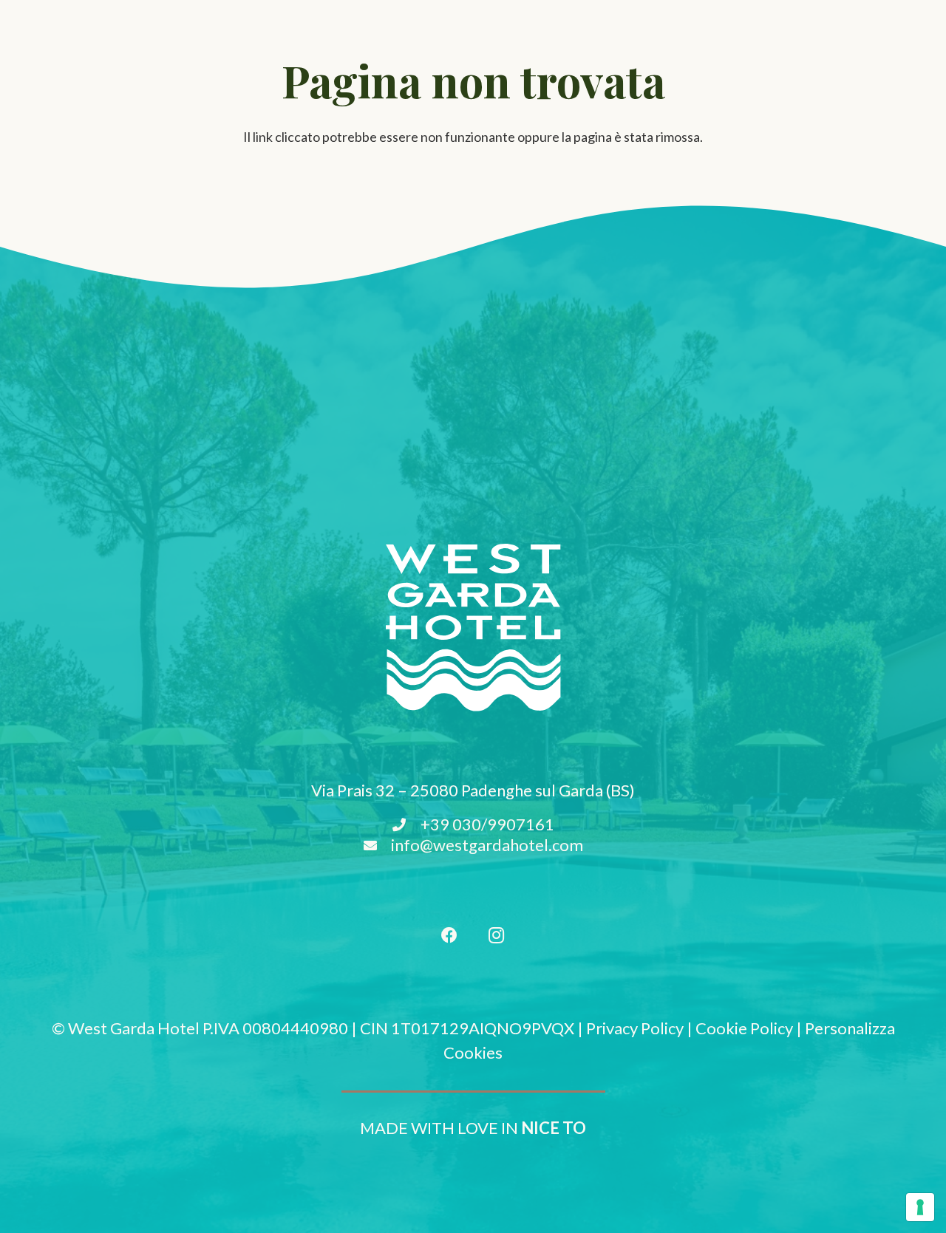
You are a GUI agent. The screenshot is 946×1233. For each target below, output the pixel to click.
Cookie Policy (744, 1028)
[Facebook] (449, 935)
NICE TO (553, 1128)
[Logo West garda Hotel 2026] (473, 627)
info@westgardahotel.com (487, 845)
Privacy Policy (635, 1028)
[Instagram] (496, 935)
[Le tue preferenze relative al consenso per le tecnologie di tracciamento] (920, 1207)
